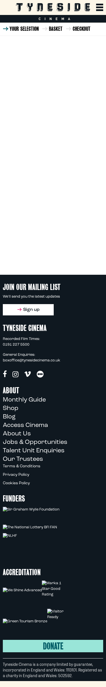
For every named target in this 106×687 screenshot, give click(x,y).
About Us (17, 434)
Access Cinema (25, 425)
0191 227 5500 (16, 344)
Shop (10, 408)
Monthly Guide (24, 400)
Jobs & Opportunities (35, 442)
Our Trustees (23, 459)
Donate (53, 646)
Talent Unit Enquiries (33, 451)
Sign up (31, 309)
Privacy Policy (16, 475)
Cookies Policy (16, 483)
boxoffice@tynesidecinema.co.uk (31, 360)
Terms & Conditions (21, 466)
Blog (9, 417)
